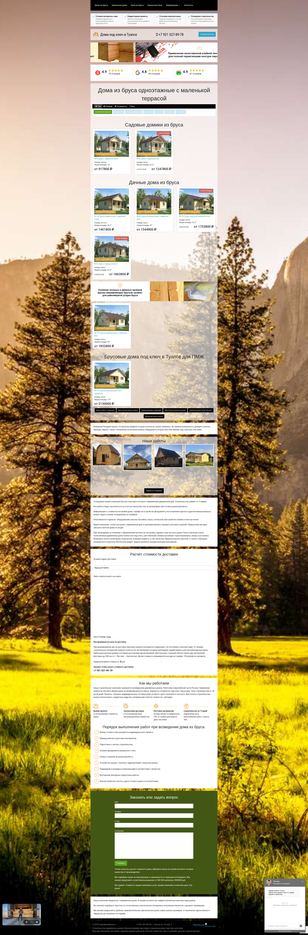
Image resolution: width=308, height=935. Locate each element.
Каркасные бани (155, 5)
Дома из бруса (101, 5)
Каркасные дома (119, 5)
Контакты (188, 5)
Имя (116, 802)
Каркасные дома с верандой (151, 410)
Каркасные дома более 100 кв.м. (200, 410)
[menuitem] (101, 5)
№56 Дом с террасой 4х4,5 (106, 159)
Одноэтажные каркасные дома (175, 410)
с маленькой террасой (103, 112)
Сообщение (119, 831)
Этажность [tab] (122, 106)
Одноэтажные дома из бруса (128, 410)
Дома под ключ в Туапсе (118, 34)
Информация (172, 5)
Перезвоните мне (207, 34)
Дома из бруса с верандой (105, 410)
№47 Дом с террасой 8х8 (105, 264)
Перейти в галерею (153, 491)
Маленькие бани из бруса (154, 416)
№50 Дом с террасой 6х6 (148, 159)
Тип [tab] (99, 106)
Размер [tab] (108, 106)
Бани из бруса (137, 5)
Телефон (118, 812)
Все (133, 106)
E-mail (117, 821)
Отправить (120, 863)
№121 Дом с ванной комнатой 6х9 (194, 216)
